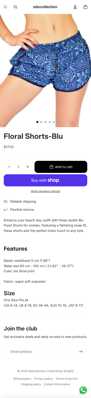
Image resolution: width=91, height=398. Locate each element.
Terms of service (67, 378)
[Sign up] (80, 351)
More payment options (45, 191)
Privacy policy (43, 378)
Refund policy (22, 378)
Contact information (57, 384)
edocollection (37, 371)
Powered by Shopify (60, 371)
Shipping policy (31, 384)
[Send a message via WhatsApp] (83, 390)
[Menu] (5, 7)
